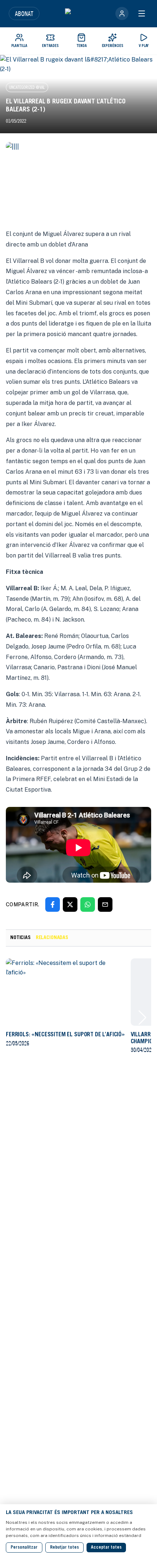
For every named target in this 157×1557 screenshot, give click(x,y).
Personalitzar (24, 1547)
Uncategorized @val (27, 87)
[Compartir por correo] (105, 904)
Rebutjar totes (64, 1547)
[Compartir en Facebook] (52, 904)
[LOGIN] (122, 13)
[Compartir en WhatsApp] (87, 904)
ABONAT (24, 13)
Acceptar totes (106, 1547)
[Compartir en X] (70, 904)
